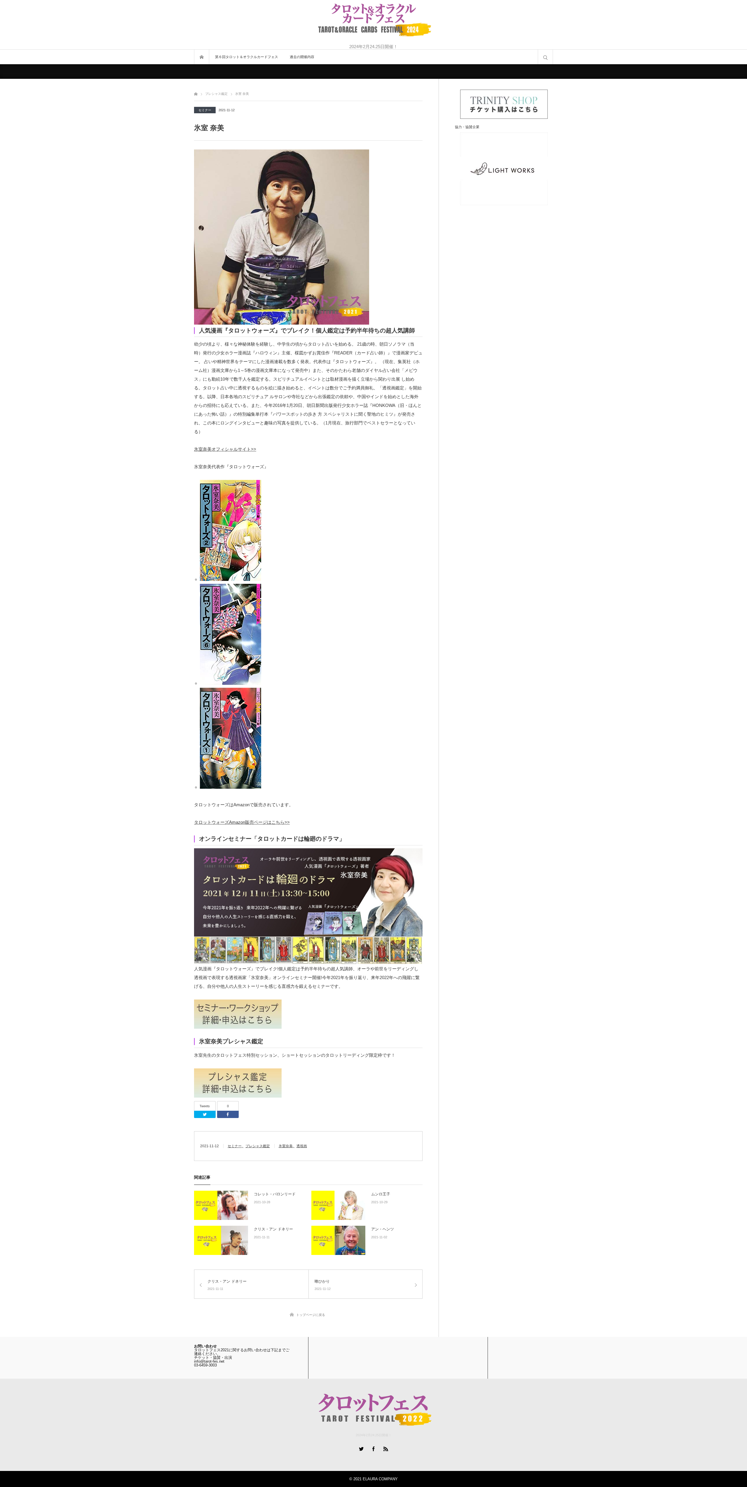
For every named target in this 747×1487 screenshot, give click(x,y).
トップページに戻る (310, 1315)
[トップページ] (196, 93)
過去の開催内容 (302, 57)
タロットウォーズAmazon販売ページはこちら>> (242, 822)
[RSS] (386, 1449)
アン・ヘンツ (382, 1229)
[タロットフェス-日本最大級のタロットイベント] (373, 21)
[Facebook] (228, 1114)
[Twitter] (205, 1114)
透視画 (301, 1146)
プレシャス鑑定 (257, 1146)
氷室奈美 (286, 1146)
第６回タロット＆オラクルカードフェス (246, 57)
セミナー (204, 110)
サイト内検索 (545, 57)
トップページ (201, 57)
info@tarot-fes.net (209, 1361)
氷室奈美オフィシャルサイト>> (225, 449)
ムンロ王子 (380, 1194)
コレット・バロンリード (275, 1194)
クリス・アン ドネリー (273, 1229)
